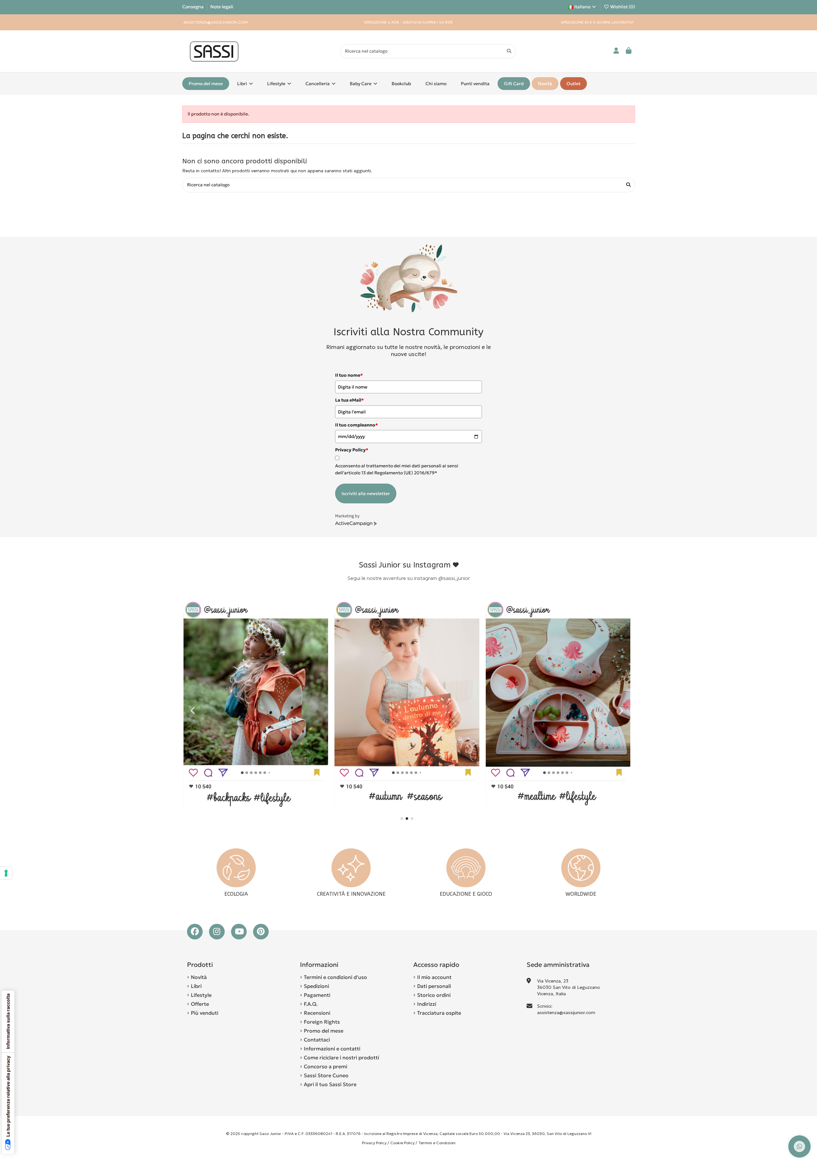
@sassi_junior (454, 578)
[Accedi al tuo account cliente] (616, 51)
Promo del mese (323, 1030)
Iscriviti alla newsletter (365, 493)
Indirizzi (426, 1004)
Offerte (200, 1004)
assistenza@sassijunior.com (566, 1012)
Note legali (221, 7)
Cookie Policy (402, 1142)
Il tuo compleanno (356, 425)
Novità (199, 977)
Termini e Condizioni (436, 1142)
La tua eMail (349, 400)
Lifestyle (201, 995)
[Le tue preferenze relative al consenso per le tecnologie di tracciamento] (6, 873)
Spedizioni (316, 986)
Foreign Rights (322, 1022)
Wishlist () (622, 7)
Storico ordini (434, 995)
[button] (402, 818)
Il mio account (434, 977)
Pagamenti (317, 995)
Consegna (193, 7)
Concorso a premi (325, 1066)
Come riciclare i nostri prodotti (341, 1057)
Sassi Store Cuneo (326, 1075)
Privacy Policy (374, 1142)
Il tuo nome (349, 375)
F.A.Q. (311, 1004)
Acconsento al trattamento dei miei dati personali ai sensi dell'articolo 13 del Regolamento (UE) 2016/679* (396, 469)
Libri (196, 986)
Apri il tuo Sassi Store (330, 1084)
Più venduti (204, 1013)
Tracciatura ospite (439, 1013)
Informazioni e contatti (332, 1048)
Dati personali (434, 986)
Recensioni (317, 1013)
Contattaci (317, 1039)
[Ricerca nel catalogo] (509, 51)
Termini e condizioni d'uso (335, 977)
